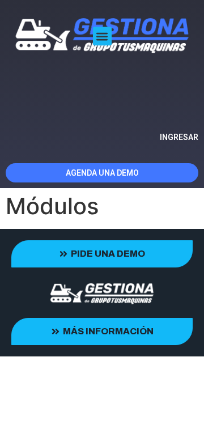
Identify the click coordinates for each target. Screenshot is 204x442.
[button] (102, 36)
